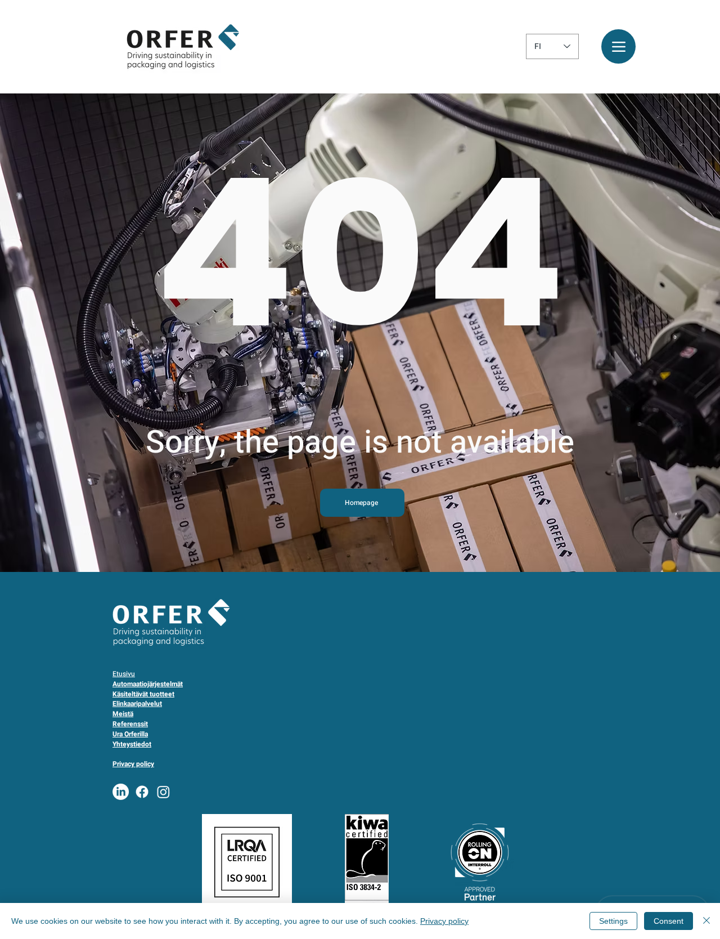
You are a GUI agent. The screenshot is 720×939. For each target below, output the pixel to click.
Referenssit (130, 724)
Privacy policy (444, 920)
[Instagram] (163, 792)
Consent (668, 920)
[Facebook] (142, 792)
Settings (613, 920)
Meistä (122, 714)
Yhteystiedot (131, 744)
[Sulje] (706, 921)
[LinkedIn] (120, 792)
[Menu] (618, 46)
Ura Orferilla (130, 734)
